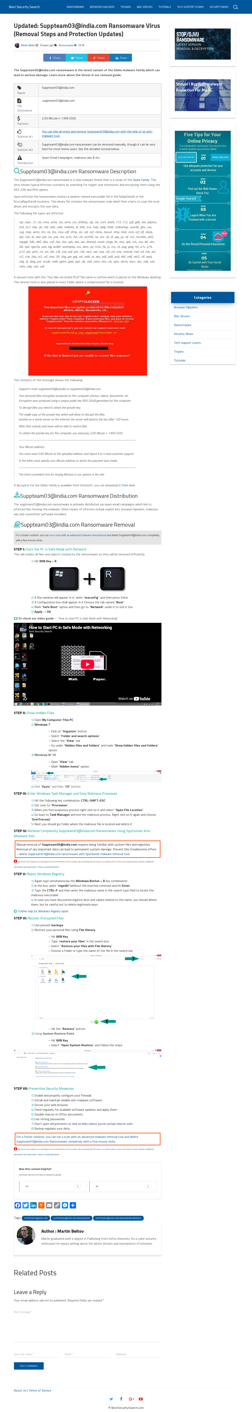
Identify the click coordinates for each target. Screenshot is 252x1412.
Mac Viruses (145, 7)
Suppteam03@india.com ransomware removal (118, 1218)
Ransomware (75, 7)
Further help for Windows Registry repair (43, 911)
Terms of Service (40, 1390)
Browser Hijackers (102, 7)
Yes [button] (52, 1186)
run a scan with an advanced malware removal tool (77, 535)
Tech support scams (190, 7)
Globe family (141, 179)
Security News (219, 7)
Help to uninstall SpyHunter (48, 866)
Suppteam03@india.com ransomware (71, 1218)
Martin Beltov (28, 45)
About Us (20, 1390)
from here (128, 485)
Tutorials (164, 7)
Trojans (125, 7)
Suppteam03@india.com (36, 1218)
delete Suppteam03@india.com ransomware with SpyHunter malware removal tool (74, 854)
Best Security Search (24, 6)
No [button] (122, 1186)
